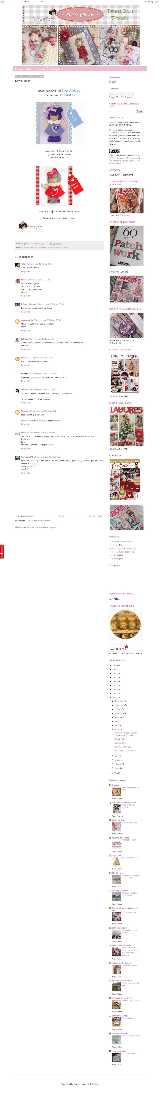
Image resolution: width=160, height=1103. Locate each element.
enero (117, 768)
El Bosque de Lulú (120, 891)
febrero (118, 764)
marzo (118, 760)
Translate (129, 97)
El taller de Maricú (120, 1016)
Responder (25, 271)
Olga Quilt (116, 855)
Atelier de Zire (118, 820)
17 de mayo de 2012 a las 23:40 (47, 320)
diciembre (119, 701)
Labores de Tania (119, 1033)
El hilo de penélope (120, 928)
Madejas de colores (120, 838)
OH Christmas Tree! (130, 858)
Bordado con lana (129, 822)
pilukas (65, 247)
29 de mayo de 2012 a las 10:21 (43, 411)
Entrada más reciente (25, 516)
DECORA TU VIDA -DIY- (122, 998)
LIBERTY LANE (129, 840)
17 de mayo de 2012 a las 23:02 (50, 304)
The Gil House (118, 873)
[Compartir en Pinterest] (61, 244)
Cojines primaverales (131, 1036)
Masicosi (25, 389)
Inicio (61, 516)
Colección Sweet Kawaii (125, 751)
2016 (114, 681)
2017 (114, 677)
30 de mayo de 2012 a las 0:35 (47, 457)
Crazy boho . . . (128, 1018)
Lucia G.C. (25, 432)
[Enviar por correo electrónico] (51, 244)
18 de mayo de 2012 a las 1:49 (41, 339)
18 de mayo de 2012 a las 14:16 (39, 357)
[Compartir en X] (56, 244)
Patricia (24, 339)
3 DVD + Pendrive (130, 1053)
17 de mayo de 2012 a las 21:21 (38, 280)
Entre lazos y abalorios (122, 980)
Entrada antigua (96, 516)
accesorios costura (120, 542)
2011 (114, 773)
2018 (114, 673)
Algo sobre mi (56, 69)
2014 (114, 689)
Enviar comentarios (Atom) (39, 521)
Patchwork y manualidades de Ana (125, 909)
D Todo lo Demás (28, 304)
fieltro (33, 247)
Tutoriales (40, 69)
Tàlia (23, 264)
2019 (114, 669)
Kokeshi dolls (120, 743)
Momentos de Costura (121, 963)
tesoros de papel (119, 1051)
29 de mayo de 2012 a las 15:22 (44, 432)
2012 (114, 698)
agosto (118, 717)
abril (117, 756)
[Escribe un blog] (53, 244)
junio (117, 725)
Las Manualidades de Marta (124, 803)
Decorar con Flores (130, 1000)
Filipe (23, 357)
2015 (114, 685)
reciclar (115, 559)
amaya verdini (27, 320)
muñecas (45, 247)
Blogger (95, 1084)
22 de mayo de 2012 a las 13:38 (43, 389)
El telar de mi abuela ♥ (121, 945)
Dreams (115, 785)
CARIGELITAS (27, 457)
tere (22, 280)
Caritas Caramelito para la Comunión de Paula (125, 734)
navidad (115, 555)
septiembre (120, 713)
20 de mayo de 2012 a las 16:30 (43, 373)
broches (27, 247)
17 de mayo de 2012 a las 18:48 (39, 264)
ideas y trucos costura (122, 552)
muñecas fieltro (56, 247)
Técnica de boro (129, 912)
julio (117, 721)
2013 (114, 694)
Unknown (25, 411)
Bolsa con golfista (129, 965)
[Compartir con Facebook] (58, 244)
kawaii (39, 247)
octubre (118, 709)
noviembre (119, 705)
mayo (117, 729)
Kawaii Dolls (119, 739)
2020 (114, 665)
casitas (115, 545)
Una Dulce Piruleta (122, 747)
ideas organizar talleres (122, 548)
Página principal (23, 69)
